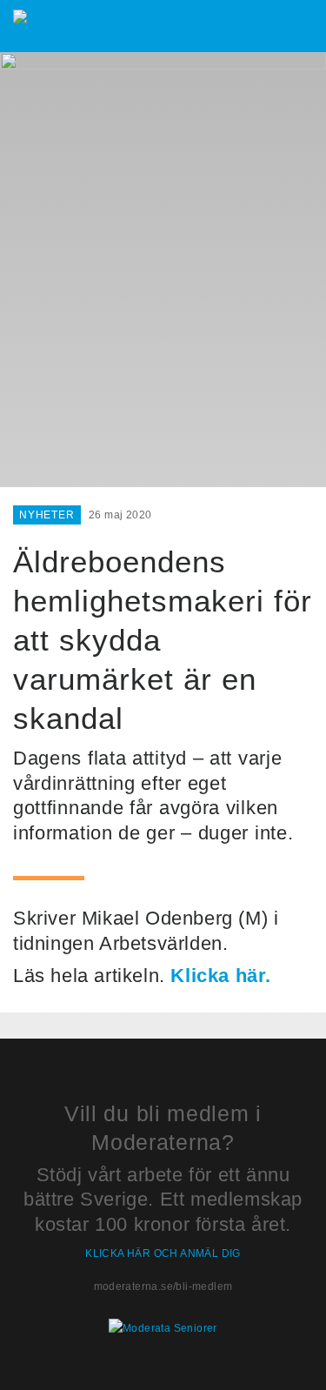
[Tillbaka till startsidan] (74, 19)
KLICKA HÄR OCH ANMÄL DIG (163, 1253)
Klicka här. (220, 975)
